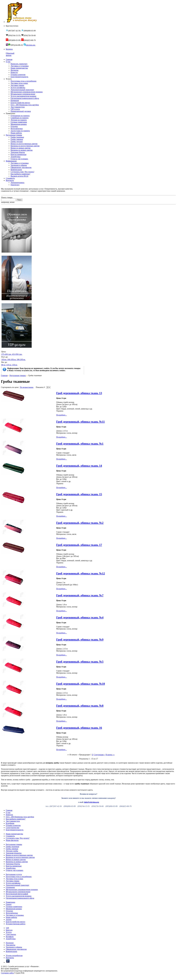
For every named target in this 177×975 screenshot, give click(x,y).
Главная (4, 375)
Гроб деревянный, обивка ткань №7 (79, 595)
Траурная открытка (13, 853)
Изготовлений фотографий (17, 894)
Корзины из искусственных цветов (20, 857)
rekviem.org (31, 45)
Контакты (10, 958)
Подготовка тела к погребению (19, 877)
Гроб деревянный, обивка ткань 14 (79, 465)
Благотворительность (14, 830)
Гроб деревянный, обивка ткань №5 (79, 661)
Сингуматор (11, 934)
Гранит (9, 904)
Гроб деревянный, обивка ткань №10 (80, 683)
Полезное (10, 943)
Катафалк (10, 937)
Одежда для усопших (14, 870)
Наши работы (11, 917)
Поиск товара (6, 197)
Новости (9, 815)
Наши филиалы (12, 840)
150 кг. (14, 365)
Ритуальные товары (18, 375)
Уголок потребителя (14, 955)
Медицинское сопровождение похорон (22, 889)
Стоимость (10, 836)
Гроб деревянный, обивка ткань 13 (79, 393)
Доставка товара (12, 881)
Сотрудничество (12, 828)
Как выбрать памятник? (15, 819)
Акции (8, 919)
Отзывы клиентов (13, 825)
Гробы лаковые (12, 849)
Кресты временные (14, 866)
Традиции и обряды (14, 947)
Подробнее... (61, 415)
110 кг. (9, 365)
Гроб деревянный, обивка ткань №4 (79, 617)
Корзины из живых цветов (17, 862)
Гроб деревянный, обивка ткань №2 (79, 522)
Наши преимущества (14, 834)
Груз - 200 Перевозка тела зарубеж (20, 817)
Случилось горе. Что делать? (17, 838)
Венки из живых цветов (16, 859)
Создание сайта (7, 973)
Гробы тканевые (12, 847)
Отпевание (10, 887)
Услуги (9, 932)
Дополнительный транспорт (17, 885)
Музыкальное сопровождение (18, 892)
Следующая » (99, 755)
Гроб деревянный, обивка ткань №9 (79, 639)
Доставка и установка (15, 915)
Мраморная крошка (14, 909)
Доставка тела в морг (14, 879)
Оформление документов (16, 949)
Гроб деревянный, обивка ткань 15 (79, 494)
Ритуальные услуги (14, 874)
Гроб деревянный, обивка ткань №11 (80, 421)
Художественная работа (15, 924)
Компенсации (11, 951)
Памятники (10, 902)
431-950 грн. (17, 354)
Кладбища (10, 823)
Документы (10, 945)
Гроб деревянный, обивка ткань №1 (79, 443)
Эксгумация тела (13, 821)
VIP (7, 928)
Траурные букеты (13, 864)
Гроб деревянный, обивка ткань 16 (79, 727)
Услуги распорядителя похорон (18, 896)
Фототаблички (12, 913)
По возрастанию (26, 387)
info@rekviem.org (91, 802)
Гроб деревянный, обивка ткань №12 (80, 573)
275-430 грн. (6, 354)
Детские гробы (12, 851)
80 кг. (3, 365)
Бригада (9, 930)
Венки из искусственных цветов (19, 855)
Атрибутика (11, 868)
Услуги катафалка (13, 883)
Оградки (9, 911)
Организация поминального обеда (20, 898)
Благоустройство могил (15, 922)
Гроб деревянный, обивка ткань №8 (79, 705)
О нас (8, 812)
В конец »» (110, 755)
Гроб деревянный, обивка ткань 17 (79, 544)
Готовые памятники (14, 907)
